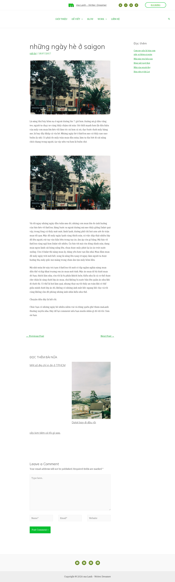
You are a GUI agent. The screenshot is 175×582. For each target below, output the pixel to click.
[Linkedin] (136, 5)
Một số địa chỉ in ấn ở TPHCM (47, 365)
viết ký (33, 53)
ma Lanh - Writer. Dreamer (91, 5)
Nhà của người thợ (142, 67)
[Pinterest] (131, 5)
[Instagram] (120, 5)
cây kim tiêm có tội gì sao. (45, 432)
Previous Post (35, 336)
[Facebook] (91, 563)
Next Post (107, 336)
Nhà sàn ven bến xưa (143, 59)
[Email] (126, 5)
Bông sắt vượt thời (142, 63)
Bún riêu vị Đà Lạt (142, 71)
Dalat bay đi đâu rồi (84, 422)
